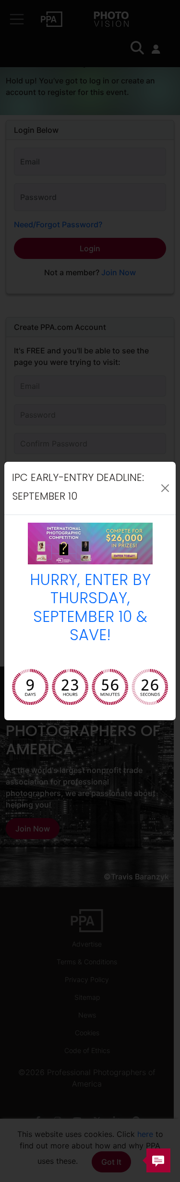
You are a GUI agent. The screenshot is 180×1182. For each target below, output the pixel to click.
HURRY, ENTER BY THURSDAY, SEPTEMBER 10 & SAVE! (90, 609)
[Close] (165, 488)
